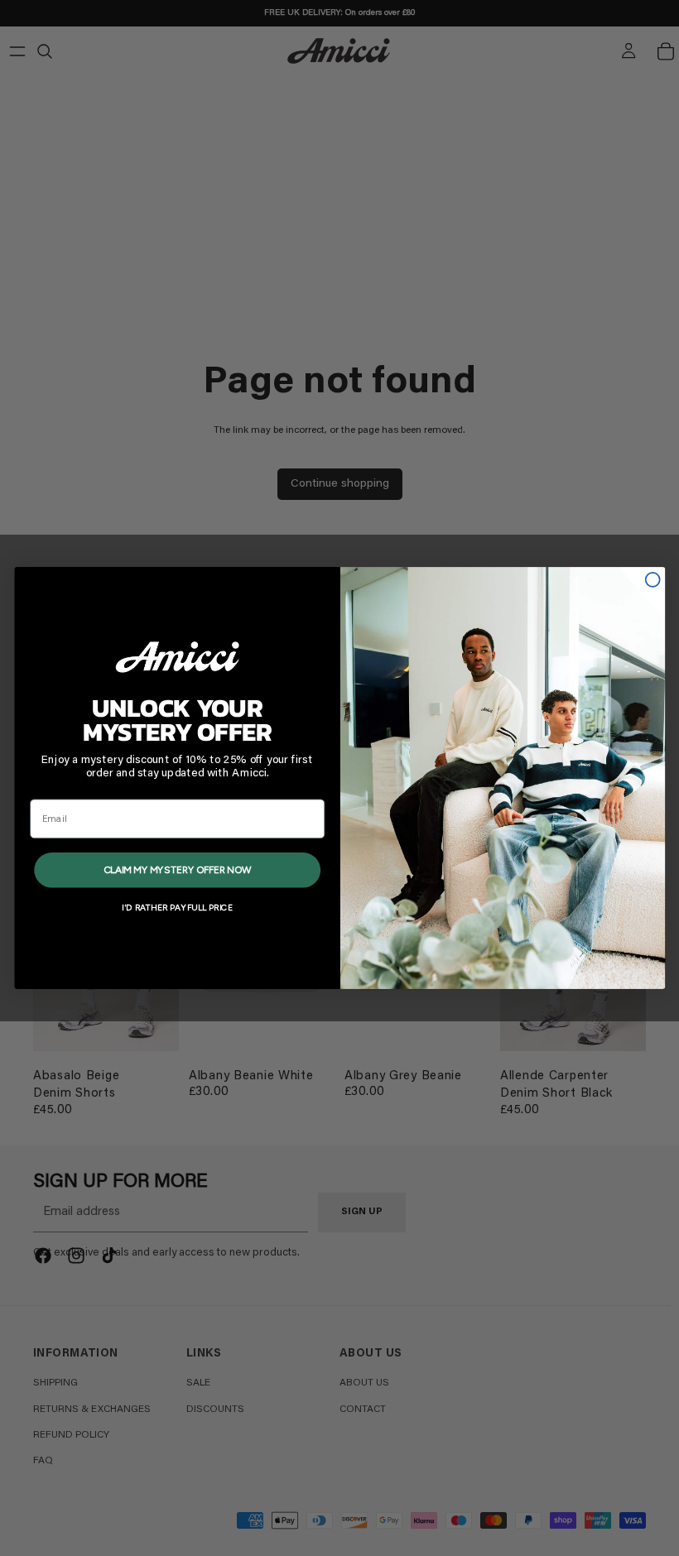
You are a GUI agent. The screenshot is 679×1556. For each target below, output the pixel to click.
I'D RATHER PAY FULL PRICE (177, 907)
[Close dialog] (652, 580)
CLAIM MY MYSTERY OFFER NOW (176, 869)
